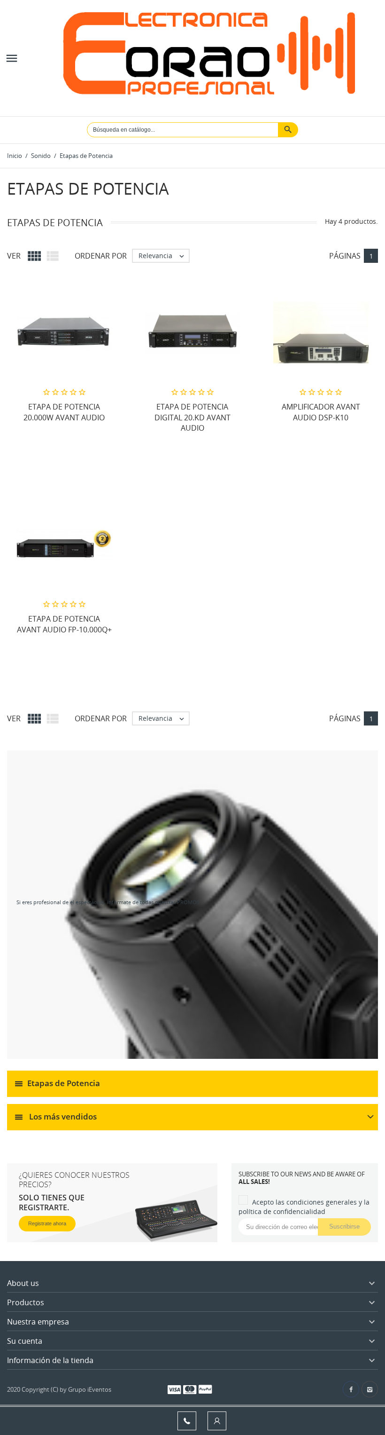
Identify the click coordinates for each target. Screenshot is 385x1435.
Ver (14, 256)
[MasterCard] (189, 1389)
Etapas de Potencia (63, 1082)
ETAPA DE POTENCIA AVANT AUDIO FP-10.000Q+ (64, 624)
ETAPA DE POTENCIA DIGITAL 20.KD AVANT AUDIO (192, 417)
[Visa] (174, 1389)
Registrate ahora (47, 1223)
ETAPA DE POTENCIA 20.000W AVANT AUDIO (64, 412)
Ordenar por (101, 256)
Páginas (345, 256)
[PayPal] (205, 1389)
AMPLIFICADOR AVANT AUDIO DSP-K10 (321, 412)
